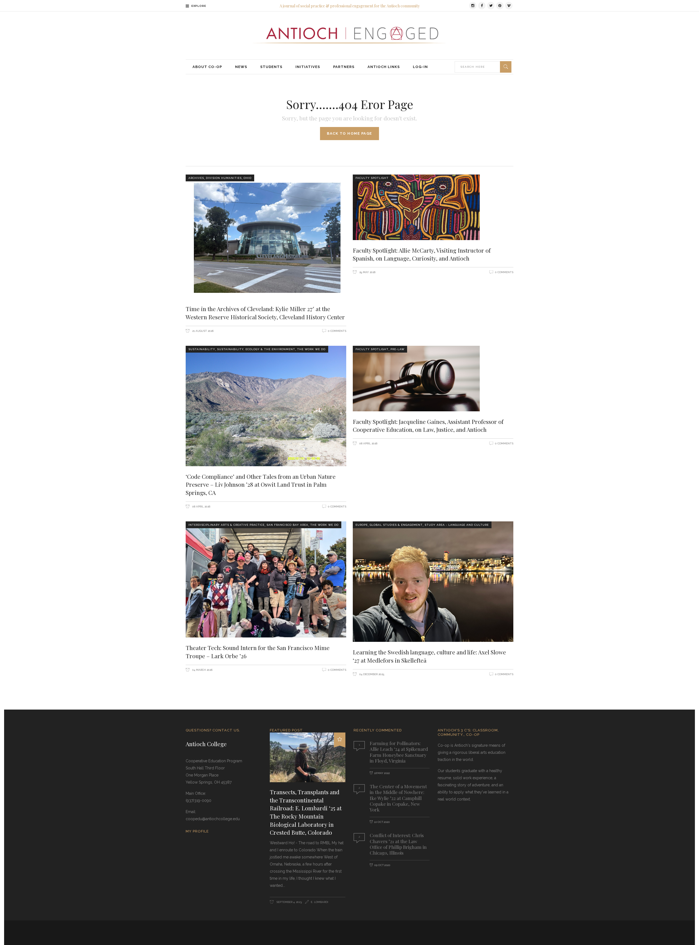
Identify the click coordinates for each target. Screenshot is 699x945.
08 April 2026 (200, 506)
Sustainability (201, 349)
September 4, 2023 (289, 901)
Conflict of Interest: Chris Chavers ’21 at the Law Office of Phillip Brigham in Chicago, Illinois (398, 844)
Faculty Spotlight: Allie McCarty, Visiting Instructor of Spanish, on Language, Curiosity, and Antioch (422, 254)
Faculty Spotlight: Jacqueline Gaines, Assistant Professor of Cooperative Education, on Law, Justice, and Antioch (428, 425)
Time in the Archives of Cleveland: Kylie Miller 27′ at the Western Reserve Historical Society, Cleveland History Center (265, 313)
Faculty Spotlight (372, 177)
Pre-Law (397, 349)
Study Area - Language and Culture (457, 524)
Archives (196, 177)
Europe (362, 524)
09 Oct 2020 (382, 865)
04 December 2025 (371, 674)
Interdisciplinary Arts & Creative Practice (226, 524)
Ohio (247, 177)
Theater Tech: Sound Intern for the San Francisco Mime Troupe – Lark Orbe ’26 (258, 652)
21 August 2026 (202, 330)
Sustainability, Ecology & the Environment (256, 349)
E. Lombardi (319, 901)
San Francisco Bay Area (287, 524)
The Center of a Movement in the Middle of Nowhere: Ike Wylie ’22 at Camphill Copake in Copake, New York (398, 798)
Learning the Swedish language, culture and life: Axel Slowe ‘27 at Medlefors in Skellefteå (429, 656)
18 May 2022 (382, 773)
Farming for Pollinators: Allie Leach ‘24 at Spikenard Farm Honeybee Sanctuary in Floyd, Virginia (399, 752)
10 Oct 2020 (382, 821)
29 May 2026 (367, 272)
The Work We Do (311, 349)
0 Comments (337, 330)
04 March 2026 (201, 669)
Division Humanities (224, 177)
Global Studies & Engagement (396, 524)
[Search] (505, 67)
